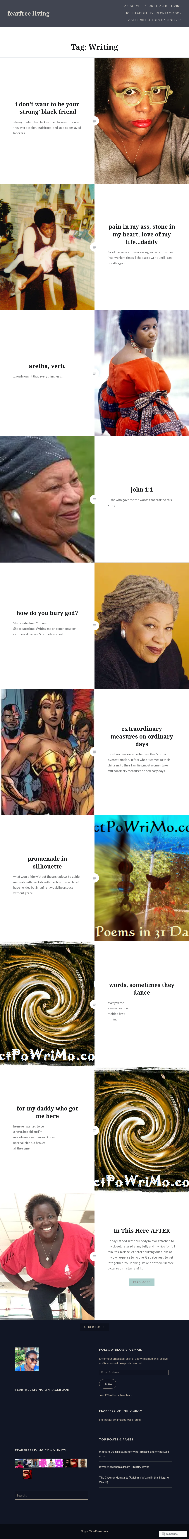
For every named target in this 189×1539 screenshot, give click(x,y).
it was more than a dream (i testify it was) (124, 1466)
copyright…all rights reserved (155, 20)
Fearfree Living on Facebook (42, 1389)
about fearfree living (163, 5)
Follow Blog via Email (120, 1349)
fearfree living (28, 13)
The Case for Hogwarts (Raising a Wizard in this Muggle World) (134, 1480)
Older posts (94, 1326)
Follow (108, 1383)
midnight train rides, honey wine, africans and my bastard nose (134, 1454)
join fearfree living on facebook (154, 13)
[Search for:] (51, 1495)
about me (132, 5)
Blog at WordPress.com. (94, 1531)
